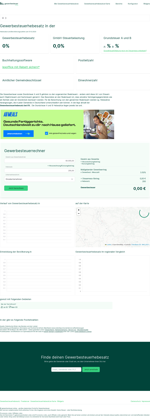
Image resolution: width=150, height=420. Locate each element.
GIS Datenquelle (82, 330)
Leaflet (108, 244)
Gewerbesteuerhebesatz (10, 401)
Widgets (146, 4)
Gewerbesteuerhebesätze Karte (97, 4)
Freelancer (25, 401)
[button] (72, 179)
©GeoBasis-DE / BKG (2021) (140, 244)
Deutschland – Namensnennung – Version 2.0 (60, 330)
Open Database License (83, 331)
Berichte (119, 4)
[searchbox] (66, 369)
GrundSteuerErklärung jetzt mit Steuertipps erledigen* (125, 51)
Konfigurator (133, 4)
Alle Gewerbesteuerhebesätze (66, 4)
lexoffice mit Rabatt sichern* (21, 67)
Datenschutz (136, 401)
